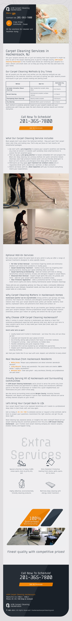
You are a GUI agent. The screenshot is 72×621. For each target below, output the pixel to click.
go (9, 23)
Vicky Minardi (16, 366)
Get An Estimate (36, 128)
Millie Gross (15, 362)
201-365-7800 (24, 17)
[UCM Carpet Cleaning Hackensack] (8, 9)
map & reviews (26, 599)
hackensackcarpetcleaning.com (43, 610)
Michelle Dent (16, 370)
